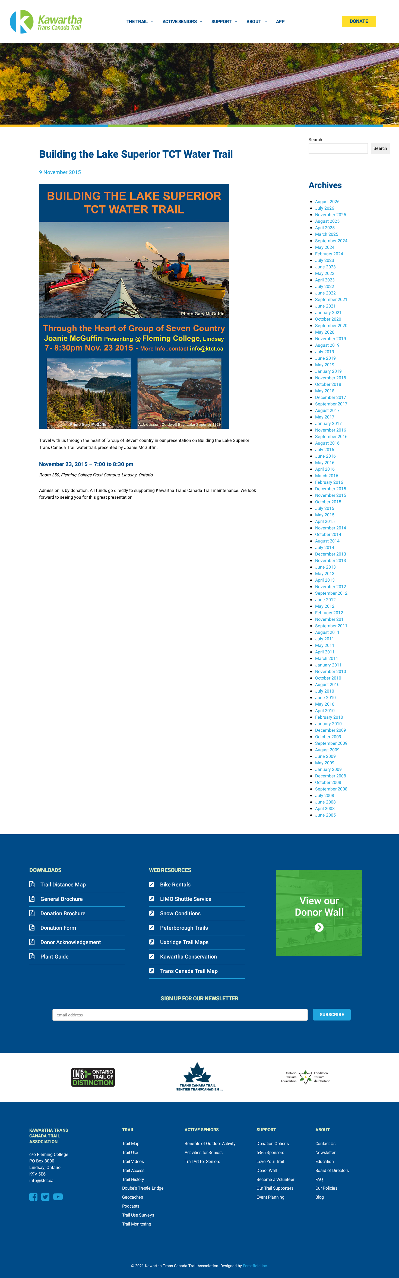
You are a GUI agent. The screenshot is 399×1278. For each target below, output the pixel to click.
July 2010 (324, 691)
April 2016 (325, 469)
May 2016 (324, 463)
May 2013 (324, 573)
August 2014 (327, 541)
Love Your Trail (270, 1161)
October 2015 (328, 502)
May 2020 (324, 332)
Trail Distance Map (63, 885)
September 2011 (331, 626)
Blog (319, 1197)
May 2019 (324, 365)
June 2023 (325, 267)
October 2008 (328, 782)
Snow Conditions (180, 913)
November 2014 (330, 528)
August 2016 (327, 443)
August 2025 (327, 221)
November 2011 (330, 619)
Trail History (133, 1179)
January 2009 (328, 769)
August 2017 (327, 410)
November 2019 (330, 339)
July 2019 (324, 352)
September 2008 (331, 789)
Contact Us (325, 1143)
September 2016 (331, 436)
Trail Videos (133, 1161)
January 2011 (328, 665)
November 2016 (330, 430)
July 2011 (324, 639)
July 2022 (324, 286)
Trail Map (131, 1143)
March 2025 (326, 234)
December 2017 (330, 397)
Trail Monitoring (136, 1224)
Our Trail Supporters (274, 1188)
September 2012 (331, 593)
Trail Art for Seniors (202, 1161)
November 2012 (330, 587)
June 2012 (325, 600)
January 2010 (328, 724)
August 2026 (327, 201)
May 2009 (324, 763)
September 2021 (331, 299)
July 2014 (324, 547)
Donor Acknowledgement (70, 942)
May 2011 (324, 645)
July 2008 (324, 795)
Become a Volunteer (275, 1179)
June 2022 (325, 293)
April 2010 (325, 711)
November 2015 (330, 495)
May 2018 (324, 391)
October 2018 (328, 384)
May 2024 (324, 247)
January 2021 (328, 312)
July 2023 (324, 260)
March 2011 (326, 658)
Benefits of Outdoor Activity (210, 1143)
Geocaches (132, 1197)
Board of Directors (332, 1170)
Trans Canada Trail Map (189, 971)
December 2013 (330, 554)
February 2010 (329, 717)
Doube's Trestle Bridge (143, 1188)
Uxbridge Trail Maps (184, 942)
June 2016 (325, 456)
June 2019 (325, 358)
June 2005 (325, 815)
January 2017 (328, 423)
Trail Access (133, 1170)
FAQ (319, 1179)
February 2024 (329, 254)
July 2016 (324, 449)
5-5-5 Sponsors (270, 1152)
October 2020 (328, 319)
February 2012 (329, 613)
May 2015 (324, 515)
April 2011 (325, 652)
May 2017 (324, 417)
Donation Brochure (63, 913)
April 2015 (325, 521)
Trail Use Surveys (138, 1215)
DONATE (359, 21)
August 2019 (327, 345)
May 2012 (324, 606)
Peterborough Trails (184, 928)
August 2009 (327, 750)
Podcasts (130, 1206)
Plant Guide (54, 957)
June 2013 (325, 567)
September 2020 (331, 325)
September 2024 (331, 241)
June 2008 (325, 802)
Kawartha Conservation (188, 957)
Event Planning (270, 1197)
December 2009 (330, 730)
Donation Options (272, 1143)
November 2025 (330, 215)
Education (324, 1161)
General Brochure (61, 899)
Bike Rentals (175, 885)
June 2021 (325, 306)
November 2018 (330, 378)
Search (315, 140)
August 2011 (327, 632)
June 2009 (325, 756)
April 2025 (325, 228)
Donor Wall (266, 1170)
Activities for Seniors (204, 1152)
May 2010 (324, 704)
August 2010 (327, 684)
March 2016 (326, 476)
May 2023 (324, 273)
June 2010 (325, 697)
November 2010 (330, 671)
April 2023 (325, 280)
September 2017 (331, 404)
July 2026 (324, 208)
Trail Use (130, 1152)
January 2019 (328, 371)
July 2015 (324, 508)
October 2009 (328, 737)
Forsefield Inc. (255, 1266)
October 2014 (328, 534)
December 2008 (330, 776)
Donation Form (58, 928)
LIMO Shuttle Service (185, 899)
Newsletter (325, 1152)
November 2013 (330, 560)
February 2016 (329, 482)
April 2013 (325, 580)
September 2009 (331, 743)
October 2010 (328, 678)
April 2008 (325, 808)
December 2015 (330, 489)
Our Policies (326, 1188)
